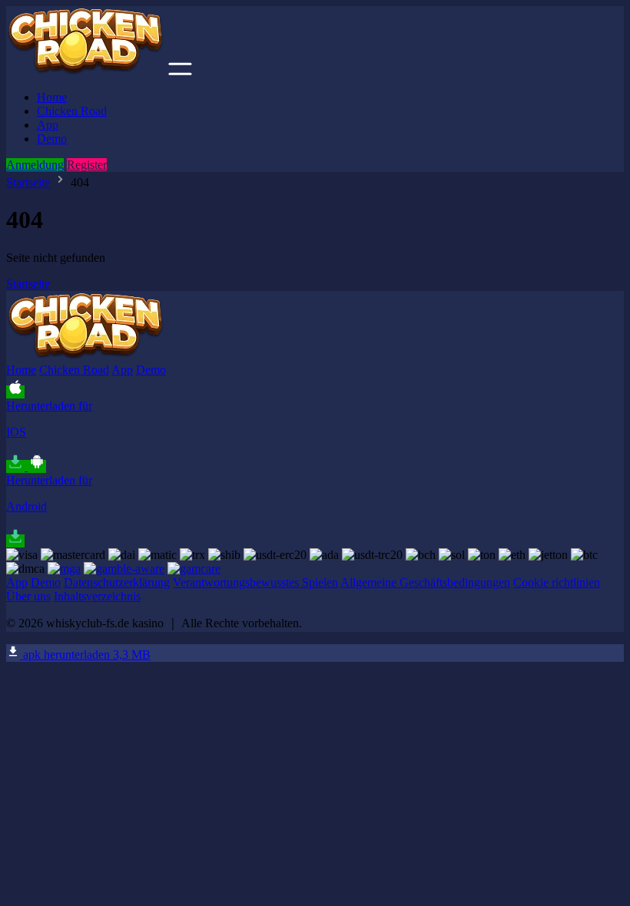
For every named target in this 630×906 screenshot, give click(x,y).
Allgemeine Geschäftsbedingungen (425, 582)
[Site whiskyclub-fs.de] (85, 71)
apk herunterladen (85, 654)
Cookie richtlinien (556, 582)
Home (52, 97)
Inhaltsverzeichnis (97, 596)
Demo (52, 138)
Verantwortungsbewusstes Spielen (255, 582)
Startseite (28, 182)
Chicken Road (72, 110)
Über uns (28, 596)
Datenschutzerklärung (117, 582)
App (47, 124)
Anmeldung (35, 164)
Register (87, 164)
